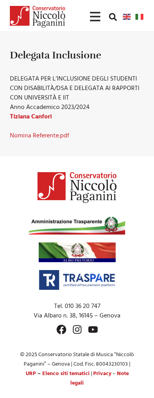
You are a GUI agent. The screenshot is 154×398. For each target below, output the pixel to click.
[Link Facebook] (61, 329)
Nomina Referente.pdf (39, 136)
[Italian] (139, 16)
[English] (127, 16)
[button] (113, 16)
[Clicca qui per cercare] (113, 17)
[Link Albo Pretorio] (77, 252)
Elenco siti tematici (66, 373)
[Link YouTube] (93, 329)
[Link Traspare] (77, 280)
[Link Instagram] (77, 329)
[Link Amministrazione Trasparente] (77, 225)
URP (31, 373)
